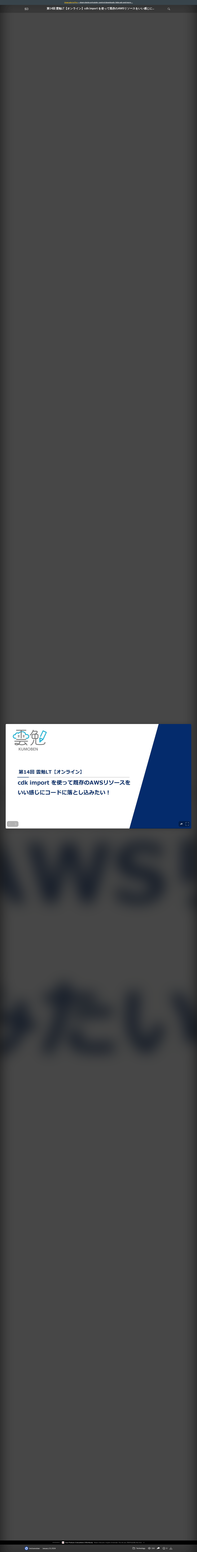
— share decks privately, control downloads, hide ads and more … (98, 2)
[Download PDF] (171, 1548)
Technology (140, 1548)
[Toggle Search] (168, 9)
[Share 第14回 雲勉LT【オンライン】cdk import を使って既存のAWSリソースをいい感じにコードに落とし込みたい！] (158, 1548)
